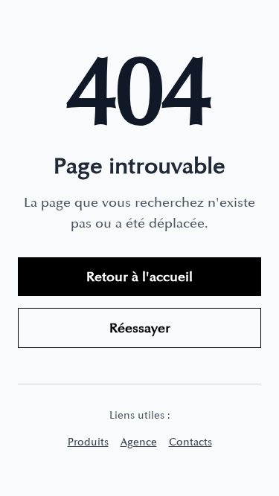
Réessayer (139, 328)
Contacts (190, 442)
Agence (139, 442)
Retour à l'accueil (139, 276)
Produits (88, 442)
